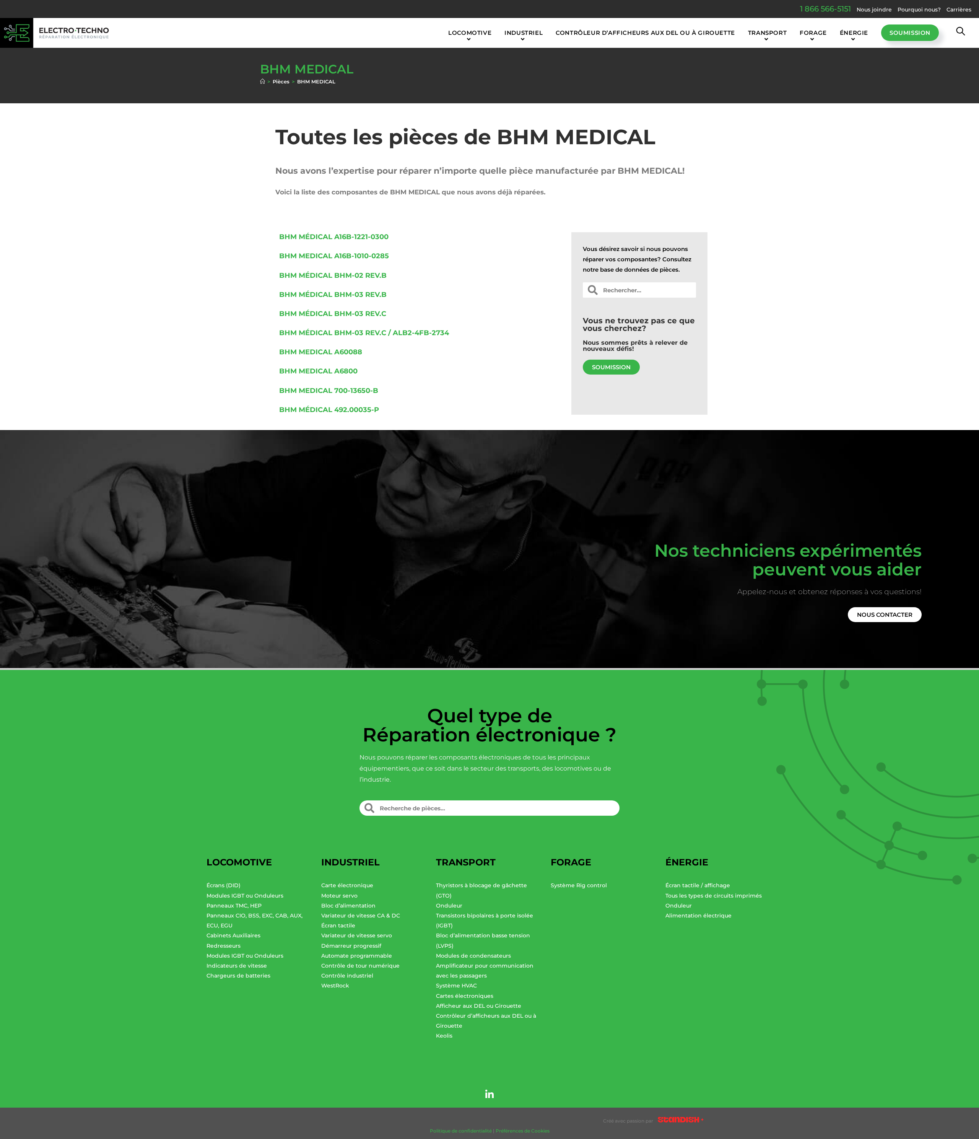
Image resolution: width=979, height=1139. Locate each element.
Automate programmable (356, 955)
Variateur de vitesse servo (356, 935)
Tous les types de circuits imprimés (713, 895)
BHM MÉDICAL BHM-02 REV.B (333, 275)
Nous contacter (884, 614)
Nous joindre (874, 9)
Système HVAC (456, 985)
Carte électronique (347, 885)
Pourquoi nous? (919, 9)
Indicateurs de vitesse (237, 965)
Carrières (958, 9)
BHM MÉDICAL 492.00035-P (329, 410)
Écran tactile (338, 925)
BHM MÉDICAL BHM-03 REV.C (332, 314)
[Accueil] (262, 81)
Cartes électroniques (464, 995)
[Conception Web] (681, 1121)
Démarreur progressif (351, 945)
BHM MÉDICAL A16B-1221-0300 (334, 237)
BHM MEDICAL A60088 (320, 352)
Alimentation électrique (698, 915)
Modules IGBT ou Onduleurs (245, 895)
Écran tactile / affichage (697, 885)
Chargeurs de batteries (238, 975)
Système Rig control (579, 885)
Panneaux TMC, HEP (234, 905)
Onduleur (449, 905)
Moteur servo (339, 895)
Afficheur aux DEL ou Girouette (478, 1005)
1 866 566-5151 (825, 8)
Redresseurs (224, 945)
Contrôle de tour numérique (360, 965)
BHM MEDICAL (316, 81)
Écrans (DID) (224, 885)
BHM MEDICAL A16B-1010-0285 (334, 256)
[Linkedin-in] (489, 1094)
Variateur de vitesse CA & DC (360, 915)
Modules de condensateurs (473, 955)
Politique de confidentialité (461, 1131)
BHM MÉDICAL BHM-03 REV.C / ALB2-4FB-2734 (364, 333)
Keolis (444, 1035)
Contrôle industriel (347, 975)
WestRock (335, 985)
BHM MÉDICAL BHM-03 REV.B (333, 294)
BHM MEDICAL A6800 (318, 371)
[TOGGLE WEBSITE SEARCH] (960, 33)
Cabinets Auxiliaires (233, 935)
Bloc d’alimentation (348, 905)
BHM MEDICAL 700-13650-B (328, 390)
